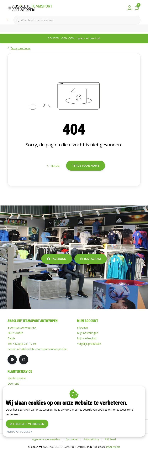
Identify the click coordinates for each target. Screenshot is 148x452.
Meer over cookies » (19, 431)
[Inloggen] (129, 7)
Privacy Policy (91, 439)
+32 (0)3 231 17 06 (24, 343)
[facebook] (12, 359)
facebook (58, 259)
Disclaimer (72, 439)
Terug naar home (85, 165)
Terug (55, 166)
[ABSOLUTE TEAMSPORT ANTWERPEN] (31, 7)
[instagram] (23, 359)
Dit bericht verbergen (27, 424)
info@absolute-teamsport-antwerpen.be (42, 349)
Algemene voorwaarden (46, 439)
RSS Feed (110, 439)
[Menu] (9, 20)
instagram (92, 259)
